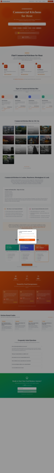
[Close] (35, 230)
